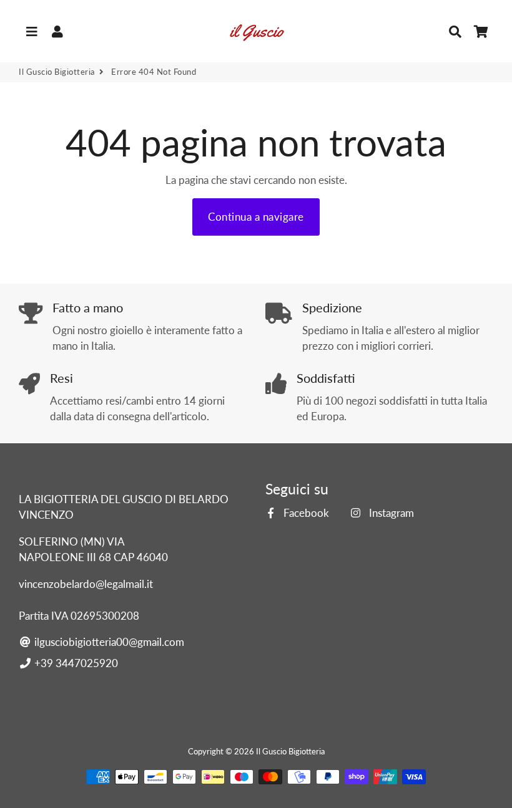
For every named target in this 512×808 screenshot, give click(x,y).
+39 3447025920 (75, 663)
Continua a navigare (256, 216)
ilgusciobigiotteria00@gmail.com (108, 641)
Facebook (305, 512)
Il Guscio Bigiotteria (57, 72)
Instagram (390, 512)
